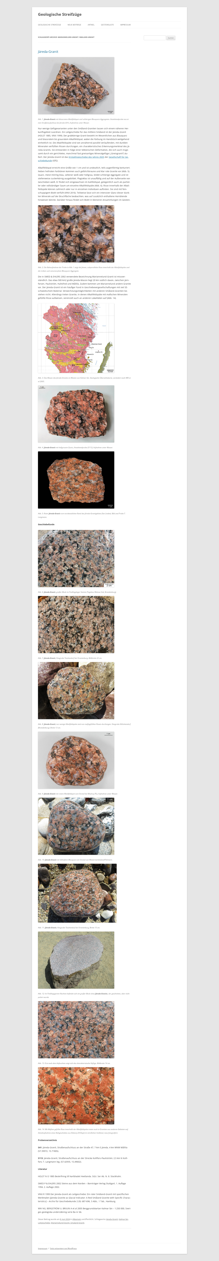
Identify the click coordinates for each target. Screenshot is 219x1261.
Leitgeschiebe (44, 1222)
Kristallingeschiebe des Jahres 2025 (86, 157)
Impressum (125, 25)
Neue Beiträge (74, 25)
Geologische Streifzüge (59, 14)
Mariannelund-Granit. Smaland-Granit (67, 1222)
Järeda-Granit (48, 51)
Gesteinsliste (107, 25)
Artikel (91, 25)
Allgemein (76, 1219)
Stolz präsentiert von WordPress (63, 1248)
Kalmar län (123, 1219)
